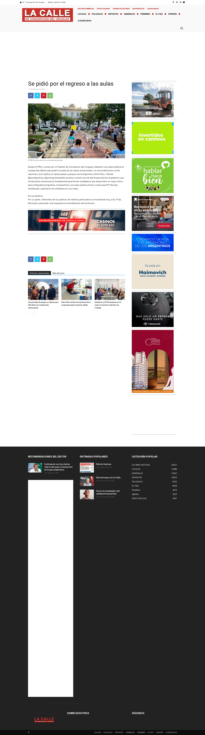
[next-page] (34, 313)
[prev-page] (30, 313)
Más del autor (59, 273)
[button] (182, 28)
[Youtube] (184, 2)
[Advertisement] (102, 53)
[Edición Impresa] (87, 468)
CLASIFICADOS (171, 732)
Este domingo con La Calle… (109, 477)
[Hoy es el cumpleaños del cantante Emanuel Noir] (87, 494)
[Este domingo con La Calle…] (87, 481)
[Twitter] (180, 2)
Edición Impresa (103, 464)
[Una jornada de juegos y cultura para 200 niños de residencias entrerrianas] (43, 289)
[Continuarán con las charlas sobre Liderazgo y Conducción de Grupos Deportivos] (35, 468)
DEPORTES (119, 732)
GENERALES (130, 732)
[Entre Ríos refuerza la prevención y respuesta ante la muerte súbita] (76, 289)
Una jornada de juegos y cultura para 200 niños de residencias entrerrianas (43, 305)
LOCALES (97, 732)
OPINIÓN (159, 732)
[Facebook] (173, 2)
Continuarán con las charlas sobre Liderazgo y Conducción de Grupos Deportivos (58, 467)
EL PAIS (150, 732)
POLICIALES (108, 732)
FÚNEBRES (141, 732)
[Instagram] (177, 2)
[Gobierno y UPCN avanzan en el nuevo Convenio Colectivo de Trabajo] (110, 289)
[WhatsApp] (50, 95)
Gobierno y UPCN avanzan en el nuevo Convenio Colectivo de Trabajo (108, 305)
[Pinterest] (43, 95)
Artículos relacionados (39, 273)
